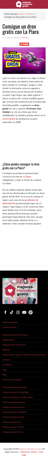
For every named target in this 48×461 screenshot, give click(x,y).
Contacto (6, 360)
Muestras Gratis (24, 5)
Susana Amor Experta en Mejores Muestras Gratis (23, 355)
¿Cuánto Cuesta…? (10, 327)
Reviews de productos (12, 379)
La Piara (26, 176)
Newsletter (7, 364)
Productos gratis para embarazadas (17, 397)
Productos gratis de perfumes (15, 335)
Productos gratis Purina (12, 432)
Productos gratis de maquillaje (15, 392)
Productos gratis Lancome (13, 402)
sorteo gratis (9, 118)
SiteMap (6, 350)
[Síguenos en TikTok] (12, 314)
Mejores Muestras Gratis (30, 449)
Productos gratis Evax (11, 422)
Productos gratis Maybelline (14, 412)
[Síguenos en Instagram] (18, 314)
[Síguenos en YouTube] (24, 314)
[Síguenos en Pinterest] (30, 314)
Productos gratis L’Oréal (12, 427)
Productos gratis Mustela (13, 417)
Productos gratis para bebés (14, 387)
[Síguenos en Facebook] (5, 314)
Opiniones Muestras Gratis (14, 345)
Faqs (4, 369)
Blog (4, 374)
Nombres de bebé (10, 322)
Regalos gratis (8, 340)
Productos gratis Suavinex (13, 407)
